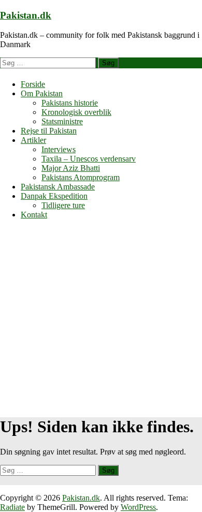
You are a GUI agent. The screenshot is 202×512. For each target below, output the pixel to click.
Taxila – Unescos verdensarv (88, 158)
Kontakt (34, 214)
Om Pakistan (42, 93)
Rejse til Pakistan (49, 130)
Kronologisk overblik (76, 112)
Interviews (58, 149)
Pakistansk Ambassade (58, 186)
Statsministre (62, 121)
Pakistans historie (69, 102)
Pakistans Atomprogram (80, 177)
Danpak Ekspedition (54, 196)
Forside (33, 84)
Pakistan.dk (25, 15)
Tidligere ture (63, 205)
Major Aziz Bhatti (70, 168)
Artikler (33, 140)
